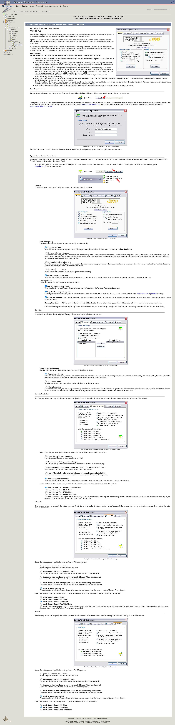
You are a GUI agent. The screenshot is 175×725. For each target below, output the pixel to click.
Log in (149, 9)
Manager (38, 11)
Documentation (11, 18)
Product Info (10, 16)
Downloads (39, 6)
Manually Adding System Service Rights (94, 149)
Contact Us (80, 718)
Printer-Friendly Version (100, 718)
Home (18, 6)
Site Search (64, 6)
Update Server (46, 11)
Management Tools (14, 27)
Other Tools (14, 46)
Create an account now (160, 9)
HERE (82, 18)
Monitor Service (18, 43)
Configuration (11, 22)
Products (25, 6)
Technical (9, 50)
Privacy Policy (88, 718)
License (14, 37)
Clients (10, 25)
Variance (14, 35)
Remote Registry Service (119, 78)
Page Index (10, 54)
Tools (32, 11)
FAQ (8, 52)
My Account (71, 718)
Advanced (15, 41)
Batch (13, 39)
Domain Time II (18, 11)
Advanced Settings (61, 93)
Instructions (27, 11)
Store (32, 6)
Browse (14, 33)
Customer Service (51, 6)
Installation (10, 20)
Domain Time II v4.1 (11, 14)
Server (10, 24)
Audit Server (12, 48)
